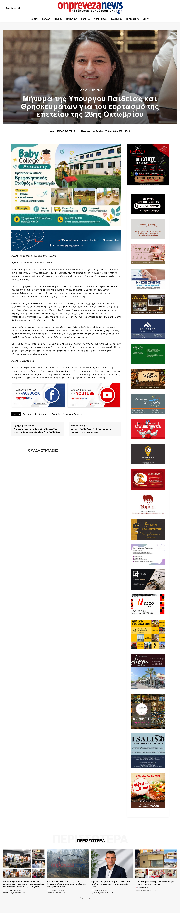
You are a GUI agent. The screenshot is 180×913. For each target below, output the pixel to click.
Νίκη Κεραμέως (41, 414)
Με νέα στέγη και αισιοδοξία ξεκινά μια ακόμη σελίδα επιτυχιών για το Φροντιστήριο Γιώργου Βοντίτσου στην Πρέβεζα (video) (23, 884)
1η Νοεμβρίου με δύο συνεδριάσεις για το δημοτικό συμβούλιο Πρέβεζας (37, 430)
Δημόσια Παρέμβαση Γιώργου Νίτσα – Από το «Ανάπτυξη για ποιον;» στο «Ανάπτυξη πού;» (110, 884)
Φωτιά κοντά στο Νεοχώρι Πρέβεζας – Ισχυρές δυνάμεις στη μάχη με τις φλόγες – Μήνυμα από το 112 (66, 884)
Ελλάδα (82, 90)
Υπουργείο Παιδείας (73, 414)
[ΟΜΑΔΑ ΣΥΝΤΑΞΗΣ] (17, 450)
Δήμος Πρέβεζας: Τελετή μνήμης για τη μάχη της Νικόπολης (94, 430)
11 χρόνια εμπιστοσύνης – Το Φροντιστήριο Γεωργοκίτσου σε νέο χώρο (154, 882)
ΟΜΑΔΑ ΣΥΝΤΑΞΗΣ (65, 131)
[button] (13, 8)
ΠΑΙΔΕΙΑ (97, 90)
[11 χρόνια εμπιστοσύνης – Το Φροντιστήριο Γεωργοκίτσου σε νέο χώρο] (156, 863)
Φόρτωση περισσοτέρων (89, 898)
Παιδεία (56, 414)
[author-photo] (5, 890)
